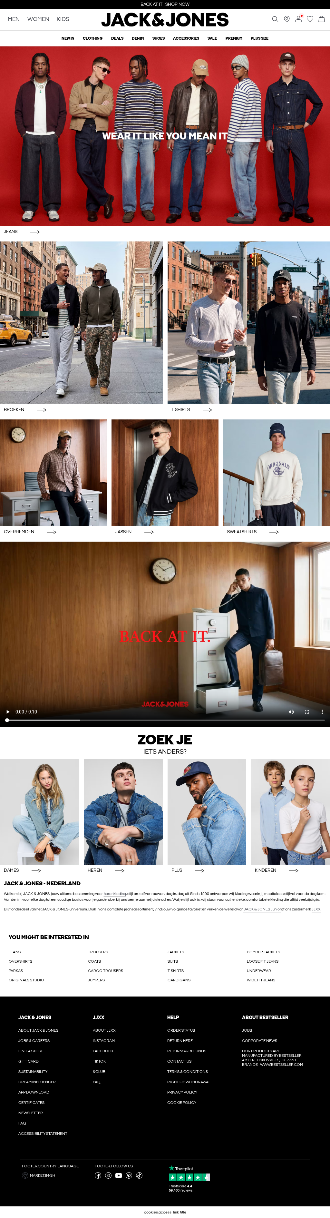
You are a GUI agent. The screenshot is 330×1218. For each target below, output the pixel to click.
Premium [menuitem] (234, 38)
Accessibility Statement (42, 1133)
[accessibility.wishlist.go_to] (310, 21)
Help (173, 1017)
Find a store (31, 1051)
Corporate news (259, 1040)
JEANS (15, 952)
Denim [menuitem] (138, 38)
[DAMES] (39, 811)
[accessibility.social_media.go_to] (98, 1177)
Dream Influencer (37, 1082)
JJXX (316, 909)
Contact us (179, 1061)
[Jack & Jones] (165, 25)
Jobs (247, 1030)
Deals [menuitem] (117, 38)
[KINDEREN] (290, 811)
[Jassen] (165, 472)
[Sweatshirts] (276, 472)
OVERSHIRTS (20, 961)
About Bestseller (265, 1017)
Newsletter (30, 1113)
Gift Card (28, 1061)
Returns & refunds (186, 1051)
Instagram (104, 1040)
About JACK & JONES (38, 1030)
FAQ (22, 1123)
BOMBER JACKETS (263, 952)
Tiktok (99, 1061)
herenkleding (115, 893)
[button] (56, 1175)
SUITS (173, 961)
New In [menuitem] (68, 38)
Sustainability (32, 1071)
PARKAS (16, 970)
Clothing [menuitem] (92, 38)
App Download (33, 1092)
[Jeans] (165, 136)
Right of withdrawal (188, 1082)
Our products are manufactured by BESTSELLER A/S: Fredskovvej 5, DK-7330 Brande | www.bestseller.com (272, 1058)
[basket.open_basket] (321, 19)
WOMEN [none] (38, 19)
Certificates (31, 1102)
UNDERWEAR (259, 970)
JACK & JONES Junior (262, 909)
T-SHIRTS (176, 970)
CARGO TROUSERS (105, 970)
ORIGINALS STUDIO (26, 980)
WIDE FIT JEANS (261, 980)
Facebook (103, 1051)
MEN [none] (14, 19)
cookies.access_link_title (165, 1212)
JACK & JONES (34, 1017)
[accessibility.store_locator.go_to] (287, 21)
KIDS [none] (63, 19)
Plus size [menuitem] (259, 38)
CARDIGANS (179, 980)
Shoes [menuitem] (158, 38)
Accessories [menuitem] (186, 38)
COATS (94, 961)
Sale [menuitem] (212, 38)
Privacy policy (182, 1092)
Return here (180, 1040)
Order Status (181, 1030)
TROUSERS (98, 952)
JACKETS (176, 952)
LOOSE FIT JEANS (262, 961)
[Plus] (207, 811)
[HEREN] (123, 811)
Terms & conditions (187, 1071)
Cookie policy (181, 1102)
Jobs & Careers (34, 1040)
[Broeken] (81, 322)
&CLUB (99, 1071)
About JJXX (104, 1030)
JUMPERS (96, 980)
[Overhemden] (53, 472)
